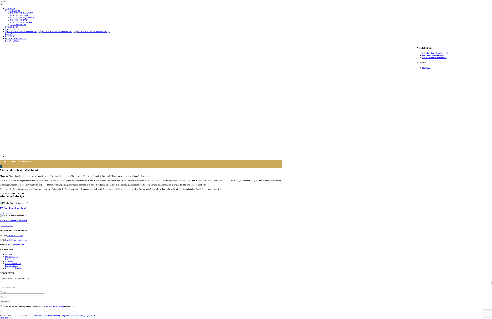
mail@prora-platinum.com (17, 240)
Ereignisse (426, 67)
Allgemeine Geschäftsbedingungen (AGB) (79, 315)
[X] (1, 166)
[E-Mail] (22, 287)
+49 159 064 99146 (15, 236)
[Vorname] (22, 292)
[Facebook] (0, 166)
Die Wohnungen (11, 257)
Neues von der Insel (13, 264)
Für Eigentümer (11, 266)
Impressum (36, 315)
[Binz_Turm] (69, 156)
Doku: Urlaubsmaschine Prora (13, 220)
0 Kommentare (7, 213)
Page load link (6, 318)
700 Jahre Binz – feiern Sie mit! (13, 208)
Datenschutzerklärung (55, 306)
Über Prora (9, 259)
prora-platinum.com (16, 244)
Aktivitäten (9, 261)
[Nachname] (22, 297)
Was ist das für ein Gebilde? (433, 55)
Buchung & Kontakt (13, 268)
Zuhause (8, 254)
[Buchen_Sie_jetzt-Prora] (454, 145)
